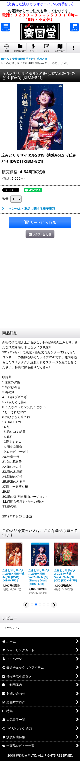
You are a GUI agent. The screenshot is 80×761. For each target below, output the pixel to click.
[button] (5, 27)
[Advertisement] (40, 286)
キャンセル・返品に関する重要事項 (30, 208)
